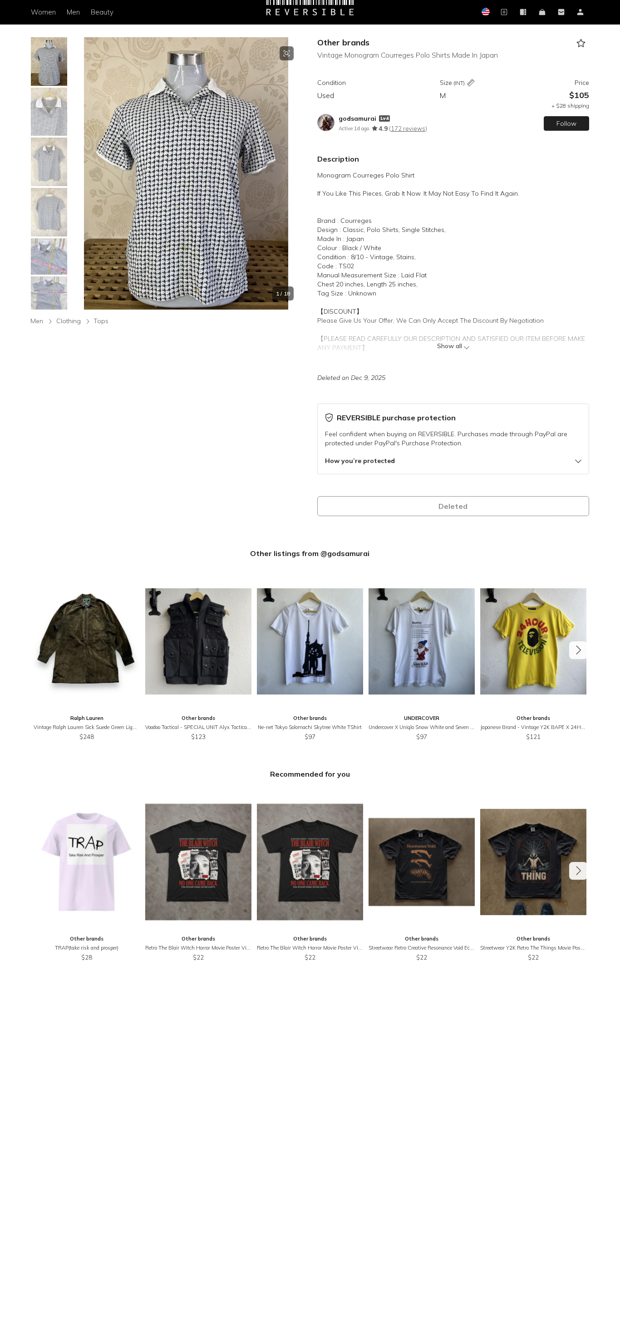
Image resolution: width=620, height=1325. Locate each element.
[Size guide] (471, 83)
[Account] (580, 12)
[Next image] (294, 173)
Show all (449, 346)
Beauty (102, 12)
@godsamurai (344, 553)
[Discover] (523, 12)
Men (73, 12)
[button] (186, 173)
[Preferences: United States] (485, 12)
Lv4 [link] (384, 118)
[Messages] (561, 12)
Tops (100, 321)
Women (43, 12)
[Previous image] (78, 173)
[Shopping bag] (542, 12)
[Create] (504, 12)
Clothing (68, 321)
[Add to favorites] (581, 43)
